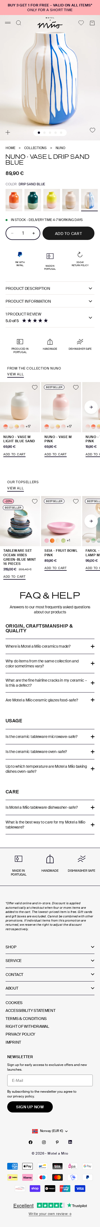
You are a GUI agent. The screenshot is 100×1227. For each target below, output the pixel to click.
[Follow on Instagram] (44, 1142)
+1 (68, 540)
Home (10, 148)
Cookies (14, 1002)
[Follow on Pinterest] (57, 1142)
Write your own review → (50, 1213)
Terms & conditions (26, 1018)
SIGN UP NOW (30, 1106)
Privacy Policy (20, 1034)
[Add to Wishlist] (92, 130)
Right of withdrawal (27, 1026)
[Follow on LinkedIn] (70, 1142)
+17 (28, 426)
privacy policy (23, 1096)
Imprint (13, 1042)
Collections (35, 148)
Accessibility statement (31, 1010)
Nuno (60, 148)
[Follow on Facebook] (30, 1142)
